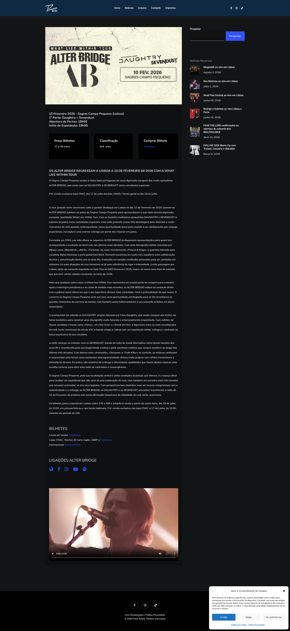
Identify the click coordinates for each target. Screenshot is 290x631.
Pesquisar (195, 29)
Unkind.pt (105, 439)
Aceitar (223, 617)
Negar (249, 617)
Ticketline (149, 146)
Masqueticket (72, 444)
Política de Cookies (239, 625)
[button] (283, 590)
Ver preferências (274, 617)
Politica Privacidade (256, 625)
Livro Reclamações (134, 615)
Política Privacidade (155, 615)
